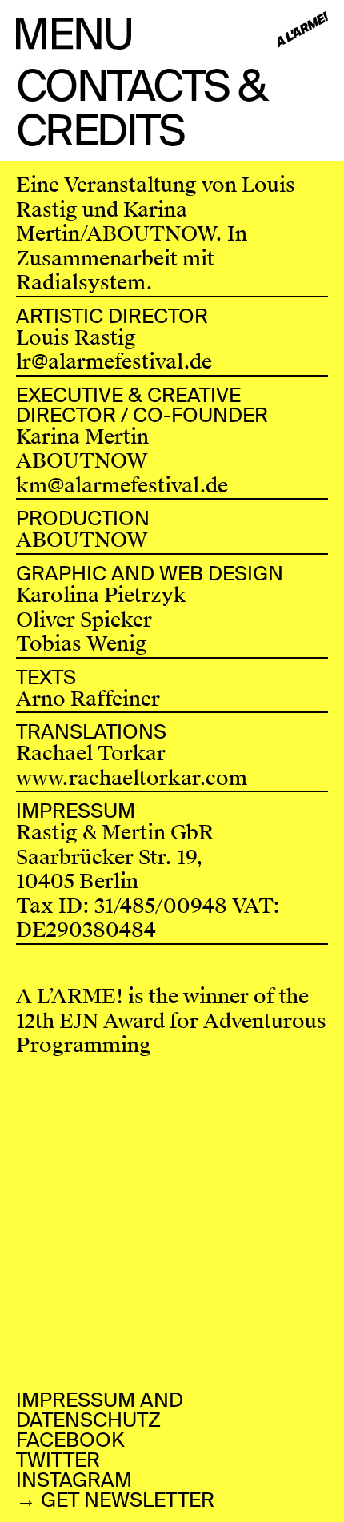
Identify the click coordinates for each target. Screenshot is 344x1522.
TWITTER (58, 1460)
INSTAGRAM (74, 1480)
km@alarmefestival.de (122, 485)
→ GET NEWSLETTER (115, 1500)
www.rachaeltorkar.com (131, 778)
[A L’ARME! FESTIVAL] (303, 30)
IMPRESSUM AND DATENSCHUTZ (99, 1410)
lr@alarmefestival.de (114, 361)
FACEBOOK (70, 1440)
